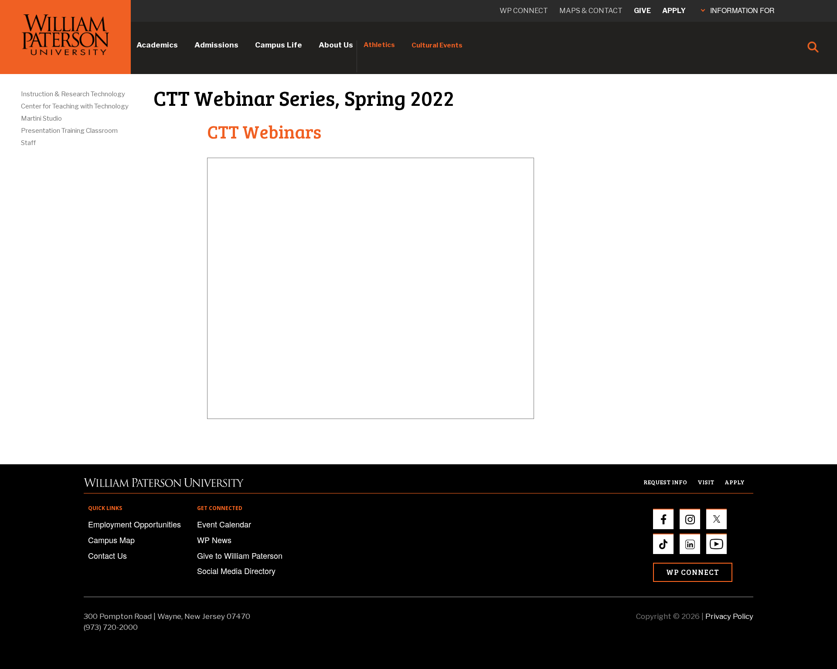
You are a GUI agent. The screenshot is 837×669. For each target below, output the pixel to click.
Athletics (379, 45)
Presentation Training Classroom (69, 130)
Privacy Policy (729, 616)
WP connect (524, 11)
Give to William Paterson (239, 555)
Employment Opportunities (134, 524)
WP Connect (692, 572)
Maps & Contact (591, 11)
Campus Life (278, 45)
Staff (28, 142)
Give (642, 11)
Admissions (216, 45)
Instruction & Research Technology (73, 94)
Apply (674, 11)
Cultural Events (437, 45)
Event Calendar (224, 524)
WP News (214, 539)
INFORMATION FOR (742, 10)
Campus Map (111, 539)
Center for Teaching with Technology (75, 106)
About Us (336, 45)
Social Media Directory (236, 570)
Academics (157, 45)
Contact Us (107, 555)
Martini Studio (41, 118)
